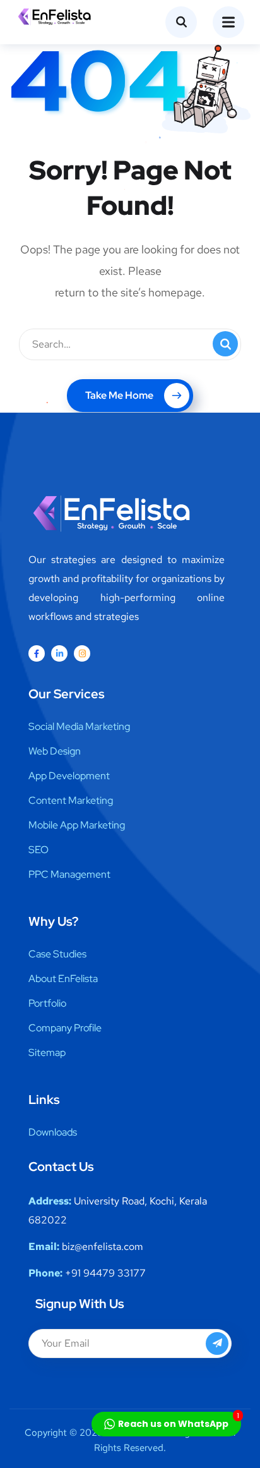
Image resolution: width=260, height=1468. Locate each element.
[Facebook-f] (36, 653)
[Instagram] (82, 653)
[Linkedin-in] (59, 653)
